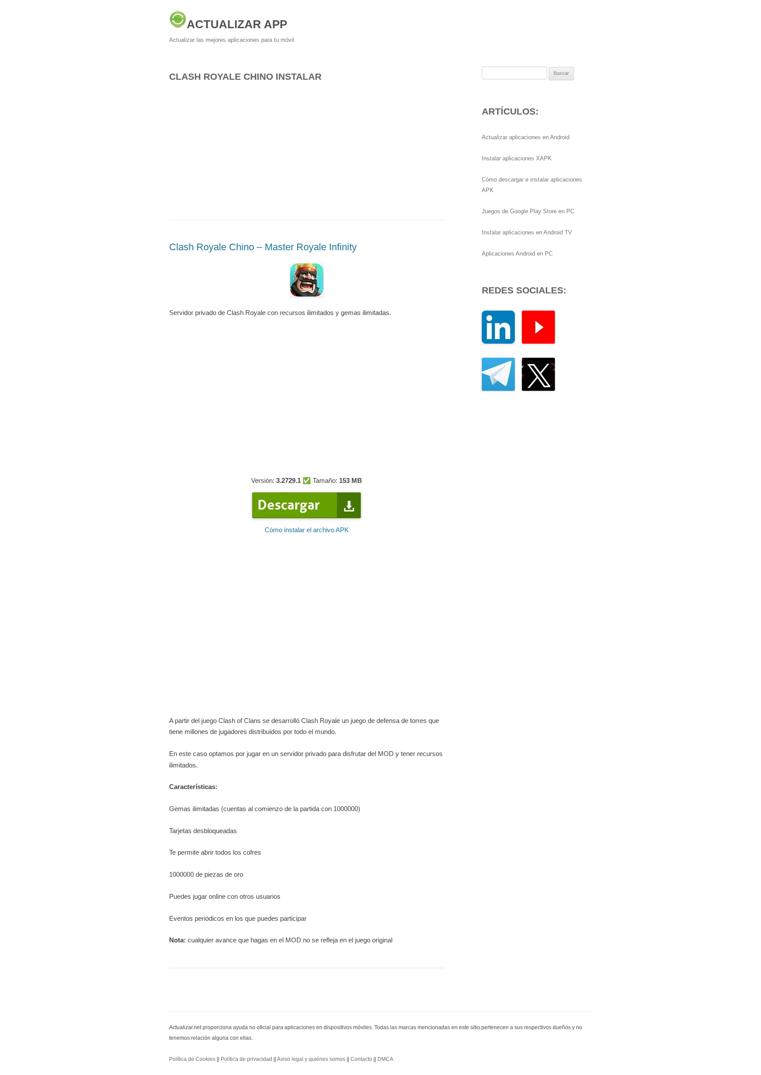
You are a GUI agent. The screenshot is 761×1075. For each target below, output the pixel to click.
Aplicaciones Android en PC (517, 253)
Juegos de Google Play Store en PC (528, 211)
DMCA (385, 1059)
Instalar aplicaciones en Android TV (527, 232)
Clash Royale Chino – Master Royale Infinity (263, 246)
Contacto (361, 1059)
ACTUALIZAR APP (237, 24)
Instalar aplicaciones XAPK (517, 158)
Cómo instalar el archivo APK (307, 530)
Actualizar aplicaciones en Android (525, 137)
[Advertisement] (306, 148)
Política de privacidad (246, 1059)
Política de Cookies (192, 1059)
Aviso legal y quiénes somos (311, 1059)
